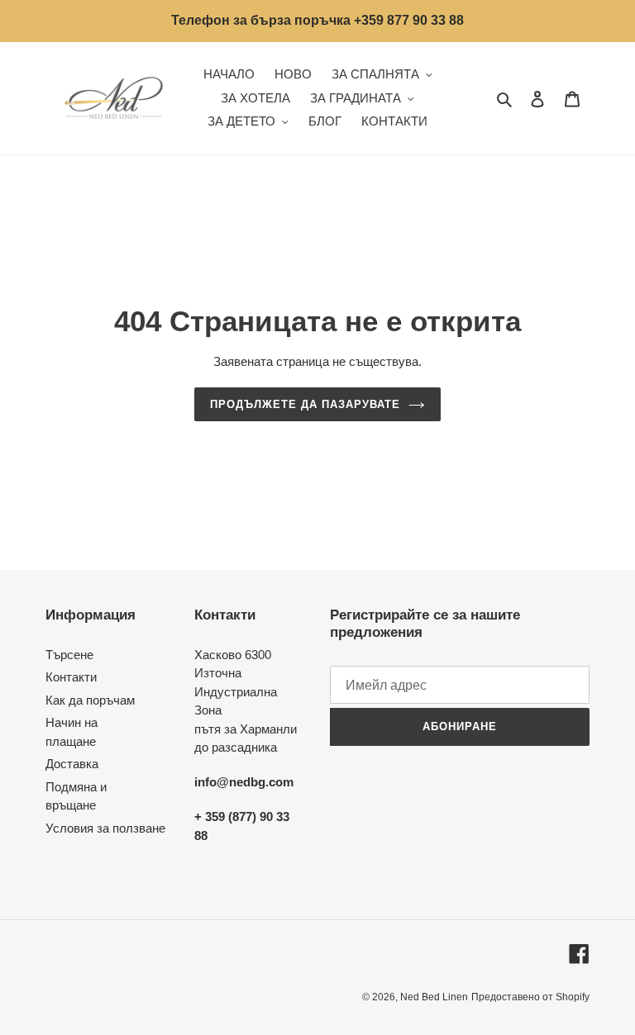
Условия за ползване (105, 828)
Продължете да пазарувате (305, 404)
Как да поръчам (90, 700)
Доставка (71, 764)
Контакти (71, 677)
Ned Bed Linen (434, 997)
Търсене (69, 655)
